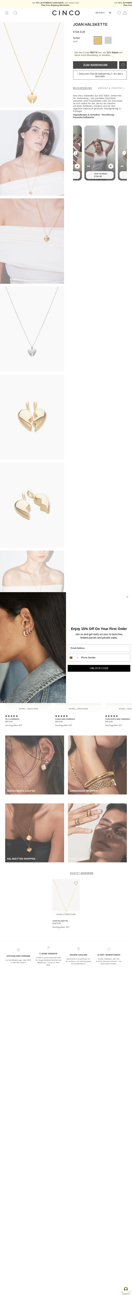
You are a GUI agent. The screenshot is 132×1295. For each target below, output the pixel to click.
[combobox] (73, 657)
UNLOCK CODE (99, 668)
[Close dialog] (127, 597)
